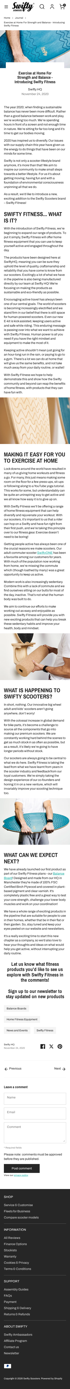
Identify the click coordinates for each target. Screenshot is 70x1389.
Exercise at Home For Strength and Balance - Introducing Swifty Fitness (34, 24)
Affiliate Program (15, 1340)
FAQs (8, 1295)
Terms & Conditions (17, 1268)
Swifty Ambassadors (18, 1334)
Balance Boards (16, 1008)
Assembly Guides (16, 1289)
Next (57, 1068)
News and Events (17, 1030)
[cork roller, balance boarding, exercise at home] (35, 679)
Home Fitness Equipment (22, 1019)
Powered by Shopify (51, 1378)
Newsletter (11, 1353)
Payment (10, 1301)
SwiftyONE (45, 552)
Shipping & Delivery (17, 1308)
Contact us (11, 1347)
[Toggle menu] (6, 7)
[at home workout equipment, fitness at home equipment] (35, 443)
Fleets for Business (17, 1211)
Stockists (10, 1250)
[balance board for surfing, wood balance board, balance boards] (35, 843)
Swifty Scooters (31, 1378)
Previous (15, 1068)
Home (7, 17)
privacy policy (21, 1175)
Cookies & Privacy (16, 1262)
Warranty (10, 1256)
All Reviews (12, 1237)
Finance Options (15, 1244)
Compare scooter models (21, 1217)
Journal (19, 17)
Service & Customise (18, 1205)
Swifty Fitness (45, 1030)
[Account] (52, 4)
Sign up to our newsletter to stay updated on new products (35, 994)
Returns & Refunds (17, 1314)
